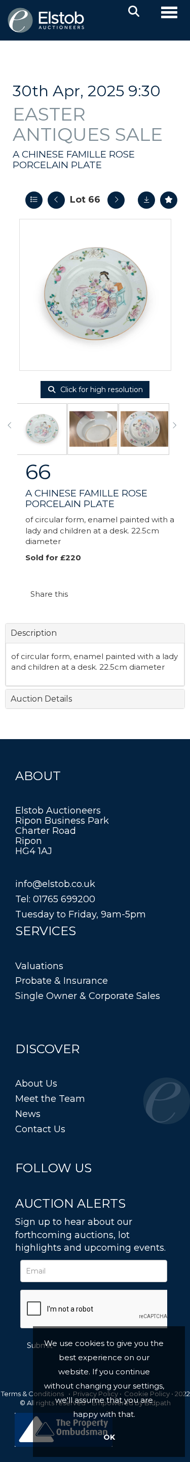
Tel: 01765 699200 (55, 899)
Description (34, 633)
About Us (36, 1083)
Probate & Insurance (61, 980)
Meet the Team (50, 1098)
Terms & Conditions (32, 1394)
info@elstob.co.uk (55, 884)
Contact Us (40, 1129)
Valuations (39, 966)
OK (109, 1437)
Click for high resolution (100, 389)
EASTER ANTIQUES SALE (88, 124)
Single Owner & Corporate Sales (87, 996)
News (28, 1114)
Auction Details (41, 699)
